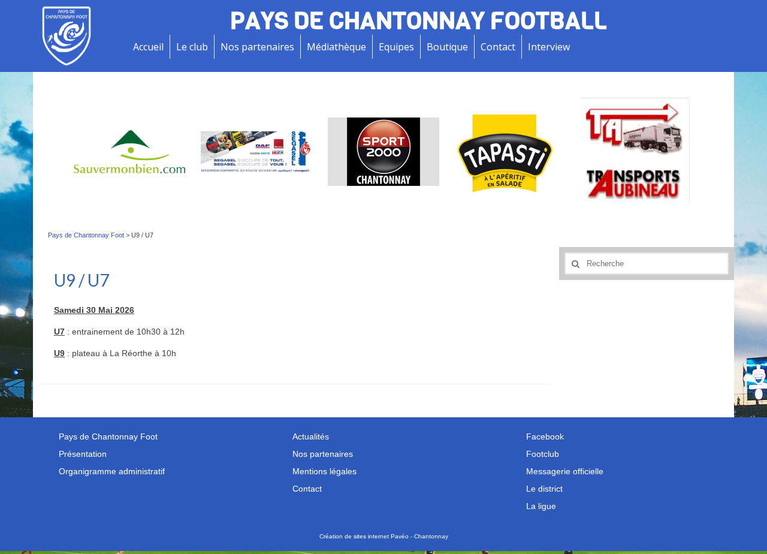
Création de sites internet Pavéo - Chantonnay (383, 536)
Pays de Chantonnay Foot (86, 235)
